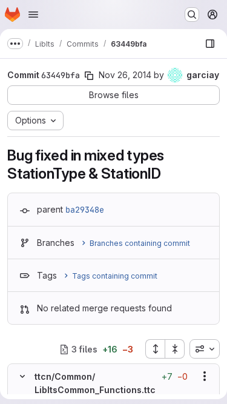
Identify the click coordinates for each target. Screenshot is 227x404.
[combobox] (204, 349)
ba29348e (84, 209)
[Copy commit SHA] (89, 75)
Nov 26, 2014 (125, 75)
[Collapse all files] (175, 349)
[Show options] (204, 376)
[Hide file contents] (22, 376)
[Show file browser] (210, 43)
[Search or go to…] (192, 14)
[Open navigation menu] (33, 14)
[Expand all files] (155, 349)
